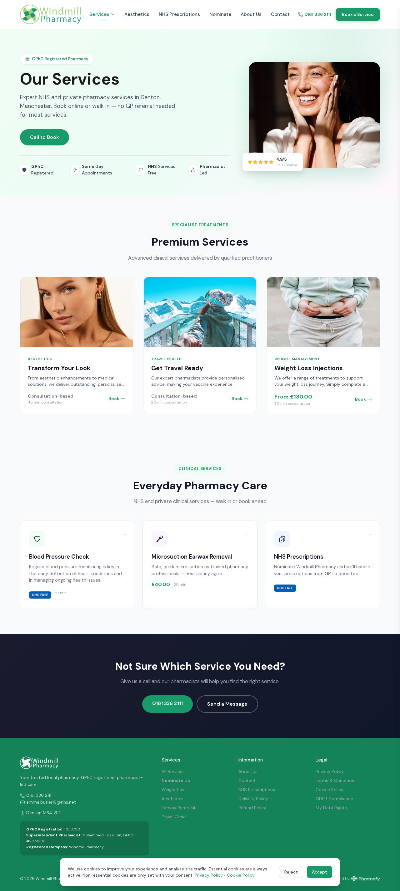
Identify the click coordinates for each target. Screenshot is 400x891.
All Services (173, 771)
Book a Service (358, 14)
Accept (319, 872)
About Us (251, 14)
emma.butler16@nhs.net (51, 802)
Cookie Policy (329, 789)
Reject (291, 872)
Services (99, 14)
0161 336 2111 (317, 14)
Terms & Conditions (336, 780)
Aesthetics (136, 14)
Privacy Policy (330, 771)
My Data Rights (331, 807)
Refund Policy (252, 807)
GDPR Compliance (334, 798)
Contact (280, 14)
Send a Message (227, 704)
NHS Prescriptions (179, 14)
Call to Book (44, 137)
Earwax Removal (178, 807)
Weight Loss (174, 789)
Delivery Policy (253, 798)
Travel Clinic (174, 817)
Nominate (220, 14)
